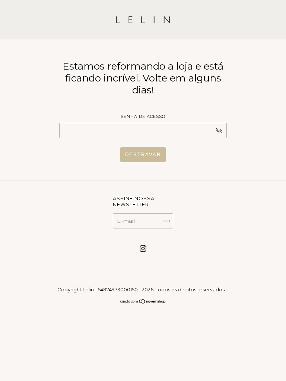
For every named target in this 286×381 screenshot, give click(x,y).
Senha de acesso (143, 116)
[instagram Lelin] (143, 248)
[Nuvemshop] (143, 301)
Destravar (143, 154)
